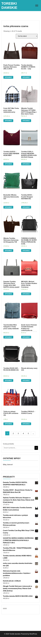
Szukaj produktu (8, 444)
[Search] (36, 448)
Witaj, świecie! (8, 464)
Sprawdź (8, 77)
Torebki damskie (14, 634)
